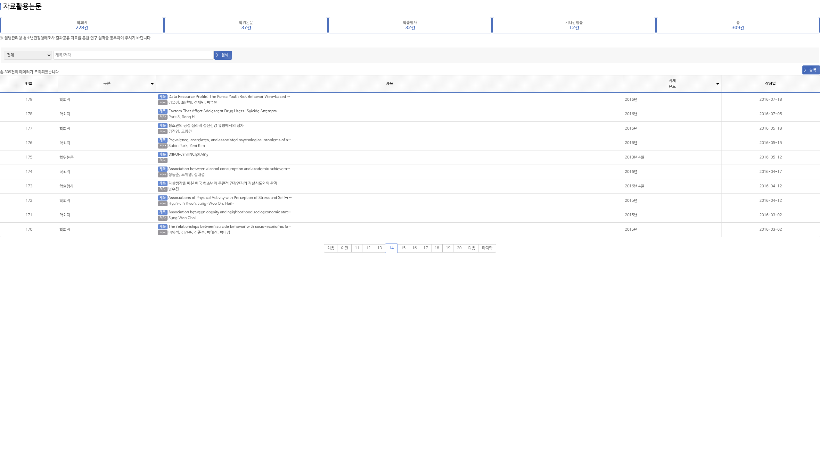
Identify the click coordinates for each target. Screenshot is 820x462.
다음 (471, 248)
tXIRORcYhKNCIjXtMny (188, 154)
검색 (224, 55)
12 (368, 248)
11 (357, 248)
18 (437, 248)
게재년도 (672, 84)
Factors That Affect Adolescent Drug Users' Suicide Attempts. (223, 111)
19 (448, 248)
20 (459, 248)
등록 (812, 70)
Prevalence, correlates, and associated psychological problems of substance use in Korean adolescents (259, 140)
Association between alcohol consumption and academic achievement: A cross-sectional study (252, 169)
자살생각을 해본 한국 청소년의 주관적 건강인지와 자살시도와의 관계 (222, 183)
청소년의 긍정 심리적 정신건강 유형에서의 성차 (206, 126)
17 (425, 248)
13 (379, 248)
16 (414, 248)
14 (391, 248)
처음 (330, 248)
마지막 (487, 248)
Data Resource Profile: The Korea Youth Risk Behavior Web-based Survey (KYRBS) (241, 97)
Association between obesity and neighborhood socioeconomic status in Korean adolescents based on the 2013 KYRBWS (275, 212)
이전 (344, 248)
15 (403, 248)
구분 (107, 83)
